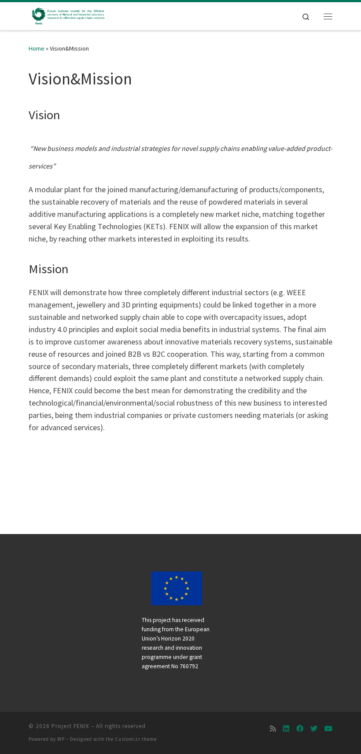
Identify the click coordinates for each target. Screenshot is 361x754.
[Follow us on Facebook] (299, 728)
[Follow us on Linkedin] (286, 728)
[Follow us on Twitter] (313, 728)
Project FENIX (70, 726)
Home (36, 48)
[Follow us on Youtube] (328, 728)
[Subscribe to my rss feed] (273, 728)
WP (61, 739)
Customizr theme (136, 739)
